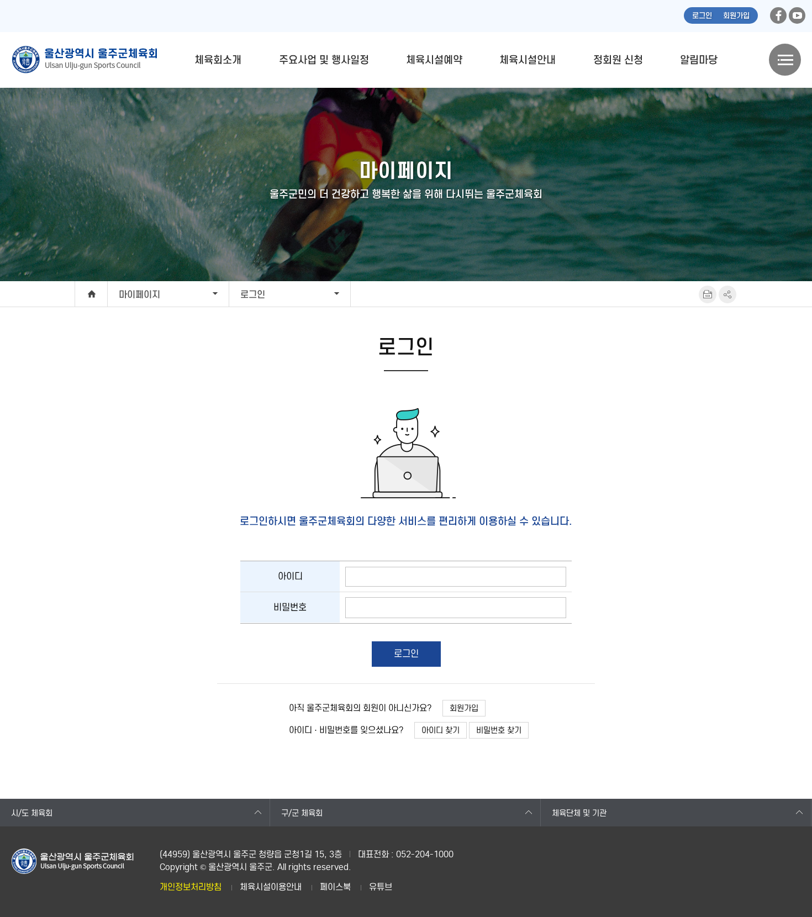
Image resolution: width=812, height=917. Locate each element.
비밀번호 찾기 (498, 730)
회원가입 (736, 15)
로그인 (702, 15)
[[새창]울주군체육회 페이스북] (778, 15)
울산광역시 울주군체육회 (84, 60)
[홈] (91, 294)
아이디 (290, 576)
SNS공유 (727, 294)
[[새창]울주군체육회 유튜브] (797, 15)
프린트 (707, 294)
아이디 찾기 (440, 730)
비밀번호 (290, 607)
